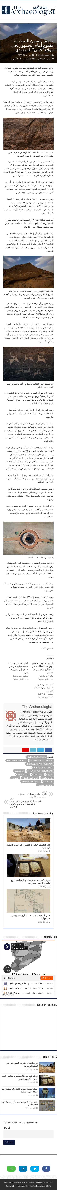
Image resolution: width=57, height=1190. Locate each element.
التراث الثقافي (38, 774)
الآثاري (50, 774)
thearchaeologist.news (40, 771)
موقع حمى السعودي (45, 785)
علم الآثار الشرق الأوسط (31, 781)
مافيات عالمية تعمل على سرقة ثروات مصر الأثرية (32, 794)
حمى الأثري (48, 781)
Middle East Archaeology (39, 764)
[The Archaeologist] (28, 9)
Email (7, 1128)
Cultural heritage (37, 757)
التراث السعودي (23, 774)
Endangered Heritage (41, 760)
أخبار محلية (47, 59)
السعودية (15, 778)
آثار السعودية (19, 771)
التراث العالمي (47, 778)
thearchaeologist (43, 767)
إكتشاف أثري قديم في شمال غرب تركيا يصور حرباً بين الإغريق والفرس (26, 803)
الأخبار (39, 59)
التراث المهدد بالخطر (30, 778)
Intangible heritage (17, 760)
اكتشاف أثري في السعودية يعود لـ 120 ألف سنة (44, 687)
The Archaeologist (43, 55)
